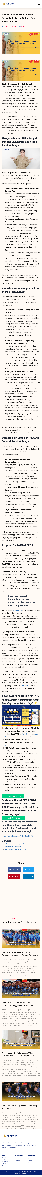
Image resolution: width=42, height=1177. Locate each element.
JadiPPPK (25, 686)
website (35, 737)
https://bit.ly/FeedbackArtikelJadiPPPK (17, 836)
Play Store (25, 734)
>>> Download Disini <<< (13, 796)
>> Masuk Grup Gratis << (13, 818)
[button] (39, 4)
